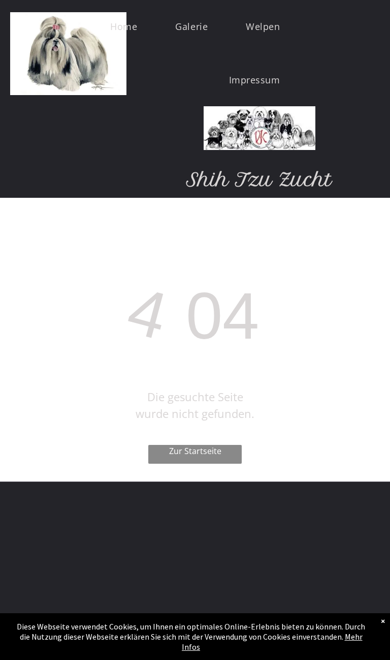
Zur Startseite (195, 451)
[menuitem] (127, 26)
